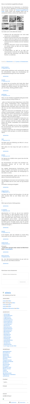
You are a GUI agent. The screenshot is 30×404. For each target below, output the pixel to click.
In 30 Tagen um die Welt (10, 346)
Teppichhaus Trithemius (9, 374)
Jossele (3, 155)
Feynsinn (5, 358)
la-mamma (4, 209)
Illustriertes (10, 61)
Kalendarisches (8, 327)
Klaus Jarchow (5, 255)
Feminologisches (8, 321)
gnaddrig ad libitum (8, 361)
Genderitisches (8, 324)
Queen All (5, 371)
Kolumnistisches (8, 328)
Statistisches (7, 338)
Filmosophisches (8, 322)
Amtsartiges (7, 314)
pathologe (4, 94)
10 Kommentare (24, 61)
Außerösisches (7, 318)
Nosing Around (7, 368)
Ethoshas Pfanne (7, 357)
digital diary (6, 355)
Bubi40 (3, 80)
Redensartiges (7, 337)
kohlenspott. (6, 366)
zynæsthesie (6, 376)
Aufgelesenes (7, 317)
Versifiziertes (7, 343)
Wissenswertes (8, 344)
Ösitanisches (7, 335)
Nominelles (7, 333)
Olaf (3, 139)
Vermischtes (7, 341)
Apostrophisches (8, 315)
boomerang (6, 354)
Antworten (5, 76)
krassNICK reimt (7, 367)
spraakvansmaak (7, 373)
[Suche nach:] (12, 382)
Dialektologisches (8, 320)
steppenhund (5, 191)
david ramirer (5, 67)
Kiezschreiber (6, 364)
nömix (4, 301)
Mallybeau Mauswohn (8, 308)
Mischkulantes (7, 331)
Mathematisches (8, 330)
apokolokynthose (7, 351)
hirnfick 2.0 (6, 363)
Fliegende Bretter (7, 360)
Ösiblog (5, 370)
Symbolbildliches (8, 340)
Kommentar (23, 282)
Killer (9, 301)
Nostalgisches (7, 334)
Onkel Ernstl (5, 242)
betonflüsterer (6, 353)
